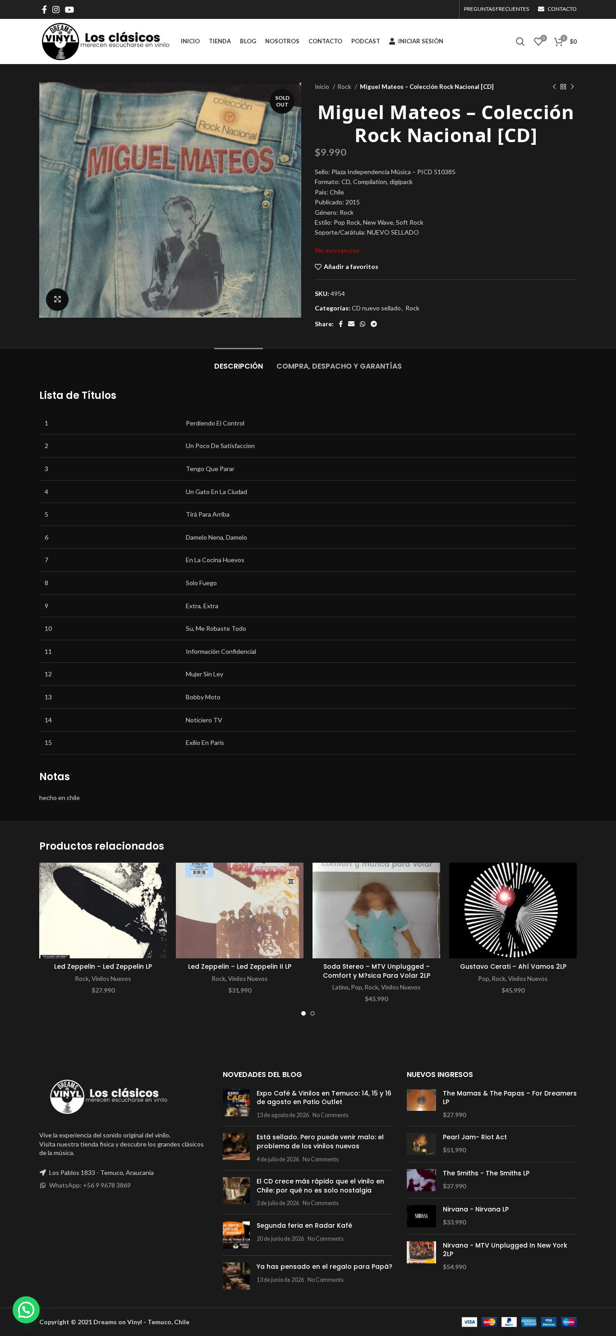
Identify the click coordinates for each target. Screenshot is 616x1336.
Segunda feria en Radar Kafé (304, 1225)
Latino (340, 987)
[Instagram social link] (56, 9)
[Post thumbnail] (236, 1104)
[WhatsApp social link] (362, 324)
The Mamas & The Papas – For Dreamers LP (510, 1098)
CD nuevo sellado (376, 308)
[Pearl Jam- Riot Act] (421, 1144)
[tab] (238, 361)
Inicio (323, 86)
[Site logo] (105, 41)
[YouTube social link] (69, 9)
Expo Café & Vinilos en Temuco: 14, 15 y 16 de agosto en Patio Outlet (324, 1098)
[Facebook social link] (44, 9)
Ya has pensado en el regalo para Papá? (324, 1266)
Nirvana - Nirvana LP (476, 1209)
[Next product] (572, 87)
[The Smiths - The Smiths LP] (421, 1180)
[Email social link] (351, 324)
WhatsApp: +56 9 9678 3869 (90, 1185)
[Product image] (103, 911)
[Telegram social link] (374, 324)
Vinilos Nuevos (111, 978)
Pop (356, 987)
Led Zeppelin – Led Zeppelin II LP (239, 966)
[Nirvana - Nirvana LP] (421, 1216)
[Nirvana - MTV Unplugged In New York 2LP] (421, 1256)
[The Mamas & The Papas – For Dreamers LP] (421, 1104)
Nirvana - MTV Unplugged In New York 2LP (505, 1250)
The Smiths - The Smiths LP (486, 1173)
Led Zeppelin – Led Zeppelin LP (103, 966)
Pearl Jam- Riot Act (475, 1137)
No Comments (331, 1115)
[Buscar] (520, 41)
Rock (345, 86)
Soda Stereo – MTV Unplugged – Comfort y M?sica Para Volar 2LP (376, 971)
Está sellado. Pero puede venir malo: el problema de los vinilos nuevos (320, 1142)
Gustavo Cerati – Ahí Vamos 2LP (513, 966)
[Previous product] (554, 87)
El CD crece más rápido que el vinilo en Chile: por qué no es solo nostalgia (320, 1186)
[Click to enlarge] (57, 299)
